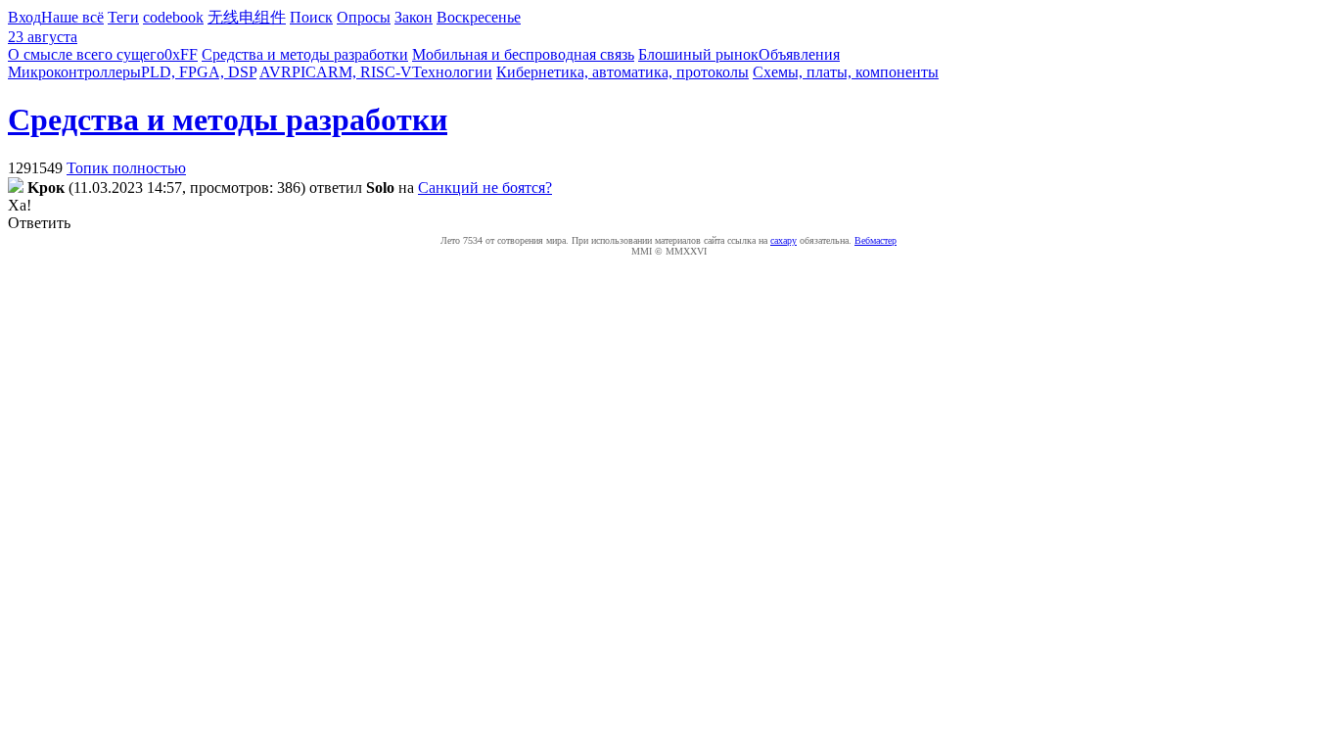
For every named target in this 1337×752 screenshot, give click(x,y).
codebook (173, 17)
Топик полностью (126, 168)
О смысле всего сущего (86, 54)
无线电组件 (246, 17)
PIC (304, 72)
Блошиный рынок (698, 54)
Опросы (364, 17)
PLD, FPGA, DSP (198, 72)
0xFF (181, 54)
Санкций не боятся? (485, 187)
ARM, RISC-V (364, 72)
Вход (24, 17)
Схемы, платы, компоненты (846, 72)
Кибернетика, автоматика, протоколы (622, 72)
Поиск (311, 17)
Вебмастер (875, 240)
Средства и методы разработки (305, 54)
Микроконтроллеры (74, 72)
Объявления (799, 54)
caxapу (783, 240)
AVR (275, 72)
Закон (413, 17)
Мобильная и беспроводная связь (523, 54)
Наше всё (72, 17)
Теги (123, 17)
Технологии (452, 72)
